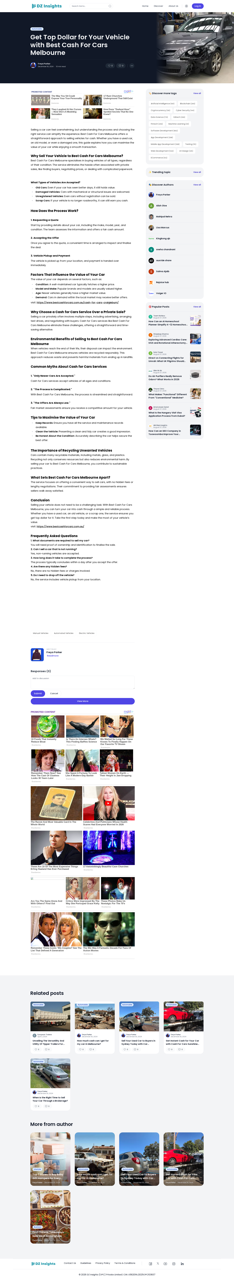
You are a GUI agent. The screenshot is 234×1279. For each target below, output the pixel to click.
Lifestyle (37, 1169)
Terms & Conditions (124, 1263)
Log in (198, 6)
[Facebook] (150, 1264)
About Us (173, 6)
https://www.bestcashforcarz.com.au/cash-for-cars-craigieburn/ (78, 302)
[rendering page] (47, 6)
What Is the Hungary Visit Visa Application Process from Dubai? (167, 414)
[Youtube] (165, 1264)
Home (145, 6)
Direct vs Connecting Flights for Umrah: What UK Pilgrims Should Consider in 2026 (166, 359)
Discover (158, 6)
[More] (131, 65)
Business (37, 1227)
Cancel (54, 693)
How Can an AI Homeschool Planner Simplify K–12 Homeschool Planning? (168, 323)
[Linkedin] (182, 1264)
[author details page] (33, 65)
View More (82, 701)
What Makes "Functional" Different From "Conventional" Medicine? (168, 396)
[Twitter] (158, 1263)
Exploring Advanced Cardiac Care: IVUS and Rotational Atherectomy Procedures (168, 341)
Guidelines (85, 1263)
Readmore (52, 655)
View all (197, 93)
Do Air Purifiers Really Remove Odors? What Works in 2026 (165, 378)
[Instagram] (174, 1264)
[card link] (195, 320)
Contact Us (70, 1263)
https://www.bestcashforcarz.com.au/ (60, 526)
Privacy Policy (102, 1263)
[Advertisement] (83, 606)
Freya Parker (44, 64)
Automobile (37, 29)
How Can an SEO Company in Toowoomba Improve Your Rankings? (165, 432)
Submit (38, 693)
